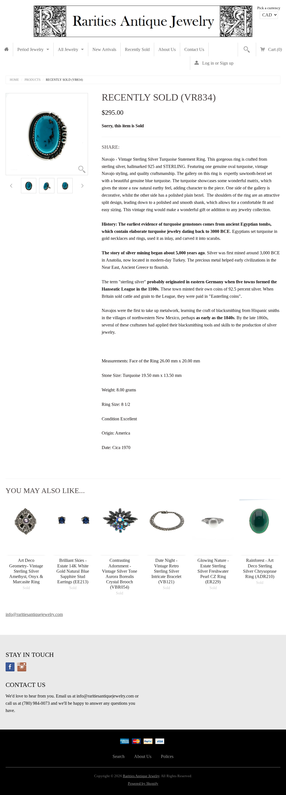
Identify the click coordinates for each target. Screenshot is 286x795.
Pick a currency (268, 8)
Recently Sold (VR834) (64, 79)
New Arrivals (104, 49)
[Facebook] (10, 666)
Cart (274, 49)
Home (14, 79)
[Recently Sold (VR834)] (28, 185)
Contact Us (194, 49)
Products (32, 79)
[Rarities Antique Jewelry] (143, 19)
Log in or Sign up (217, 63)
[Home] (6, 49)
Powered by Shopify (143, 784)
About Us (167, 49)
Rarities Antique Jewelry (141, 776)
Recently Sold (137, 49)
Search (119, 756)
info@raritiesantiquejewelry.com (34, 614)
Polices (167, 756)
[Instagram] (21, 666)
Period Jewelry (30, 49)
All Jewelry (68, 49)
